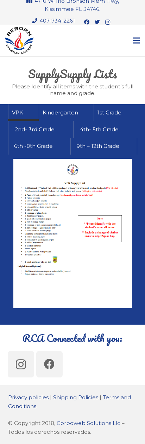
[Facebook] (86, 22)
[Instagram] (107, 22)
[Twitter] (97, 22)
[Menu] (136, 40)
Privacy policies (28, 397)
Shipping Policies (75, 397)
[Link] (19, 40)
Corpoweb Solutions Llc (88, 423)
